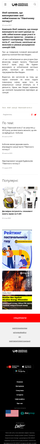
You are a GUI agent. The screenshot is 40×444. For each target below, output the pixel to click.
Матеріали (20, 386)
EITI (20, 337)
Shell (9, 108)
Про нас (20, 403)
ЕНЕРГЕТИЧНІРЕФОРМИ (19, 328)
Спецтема (20, 390)
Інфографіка (20, 399)
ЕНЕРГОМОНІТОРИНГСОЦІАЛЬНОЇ (19, 341)
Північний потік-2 (25, 108)
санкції (14, 108)
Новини (20, 382)
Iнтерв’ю (19, 395)
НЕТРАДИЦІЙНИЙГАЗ (19, 333)
